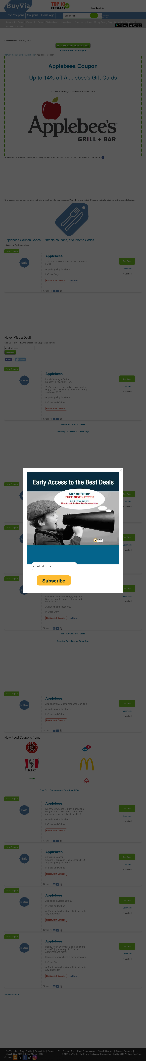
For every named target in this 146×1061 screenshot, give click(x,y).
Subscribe (53, 580)
